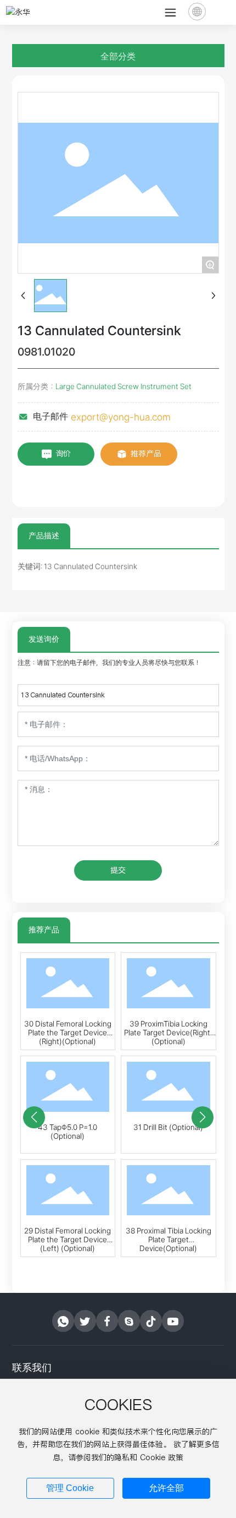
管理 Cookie (70, 1488)
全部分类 (118, 56)
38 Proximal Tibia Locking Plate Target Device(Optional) (168, 1239)
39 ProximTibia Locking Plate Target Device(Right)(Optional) (168, 1032)
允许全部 (166, 1488)
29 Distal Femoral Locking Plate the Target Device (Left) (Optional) (67, 1239)
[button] (34, 1117)
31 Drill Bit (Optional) (168, 1127)
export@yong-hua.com (121, 417)
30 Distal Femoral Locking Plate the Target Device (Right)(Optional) (67, 1032)
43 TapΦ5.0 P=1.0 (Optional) (67, 1131)
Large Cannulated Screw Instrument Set (123, 386)
